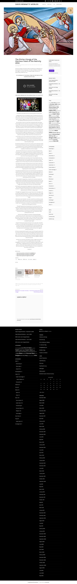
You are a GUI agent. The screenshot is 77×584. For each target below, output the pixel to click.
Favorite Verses (59, 4)
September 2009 (42, 539)
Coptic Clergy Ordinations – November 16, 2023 (24, 331)
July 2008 (41, 570)
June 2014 (41, 450)
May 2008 (41, 575)
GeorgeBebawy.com (43, 347)
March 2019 (41, 408)
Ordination (55, 132)
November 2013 (42, 465)
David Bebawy (22, 64)
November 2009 (42, 536)
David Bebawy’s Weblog (26, 4)
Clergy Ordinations (53, 108)
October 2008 (42, 562)
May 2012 (41, 486)
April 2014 (41, 452)
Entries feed (51, 214)
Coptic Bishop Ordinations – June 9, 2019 (23, 339)
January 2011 (41, 510)
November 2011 (42, 497)
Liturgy (50, 130)
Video (20, 65)
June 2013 (41, 468)
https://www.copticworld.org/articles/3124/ (25, 255)
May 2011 (41, 502)
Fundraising (58, 123)
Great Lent (54, 124)
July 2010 (41, 523)
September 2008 (42, 565)
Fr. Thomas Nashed (53, 123)
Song (55, 139)
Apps (16, 361)
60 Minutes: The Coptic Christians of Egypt (22, 290)
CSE (54, 4)
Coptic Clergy (37, 283)
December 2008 (42, 557)
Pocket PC (50, 190)
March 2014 (41, 455)
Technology (29, 355)
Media (50, 181)
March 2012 (41, 489)
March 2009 (41, 552)
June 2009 (41, 544)
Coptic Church (58, 110)
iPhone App (18, 366)
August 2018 (41, 413)
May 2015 (41, 439)
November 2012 (42, 476)
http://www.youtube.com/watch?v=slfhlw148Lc (26, 254)
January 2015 (42, 444)
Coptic (33, 64)
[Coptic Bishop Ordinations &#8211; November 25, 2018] (38, 271)
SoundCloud (51, 141)
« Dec (40, 392)
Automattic (47, 582)
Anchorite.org (42, 339)
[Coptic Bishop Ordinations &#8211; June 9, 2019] (29, 271)
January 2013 (42, 473)
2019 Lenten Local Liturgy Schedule (22, 342)
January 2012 (42, 491)
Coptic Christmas (32, 283)
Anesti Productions (43, 358)
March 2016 (41, 426)
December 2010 (42, 512)
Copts (28, 284)
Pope (40, 284)
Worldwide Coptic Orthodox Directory (46, 373)
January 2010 (42, 531)
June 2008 (41, 573)
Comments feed (51, 216)
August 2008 (41, 567)
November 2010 (42, 515)
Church (57, 105)
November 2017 (42, 416)
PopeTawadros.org (42, 365)
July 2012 (41, 484)
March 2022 (41, 402)
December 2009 (42, 533)
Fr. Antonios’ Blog (42, 344)
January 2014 (42, 460)
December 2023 (42, 397)
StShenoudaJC (42, 371)
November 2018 (42, 410)
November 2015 (42, 434)
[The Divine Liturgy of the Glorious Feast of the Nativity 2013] (19, 272)
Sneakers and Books (43, 352)
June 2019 (41, 405)
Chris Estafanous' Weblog (44, 342)
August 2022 (41, 400)
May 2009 (41, 546)
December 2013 (42, 463)
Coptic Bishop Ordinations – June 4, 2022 (23, 334)
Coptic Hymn (51, 162)
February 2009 (42, 554)
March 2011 (41, 507)
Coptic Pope (25, 284)
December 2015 (42, 431)
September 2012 (42, 481)
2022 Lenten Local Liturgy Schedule (22, 336)
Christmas (21, 283)
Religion (18, 65)
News (38, 64)
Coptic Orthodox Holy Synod (19, 284)
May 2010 (41, 525)
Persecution (24, 353)
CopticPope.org (42, 360)
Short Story (51, 139)
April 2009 (41, 549)
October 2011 (41, 499)
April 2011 (41, 504)
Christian (18, 283)
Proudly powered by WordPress (33, 582)
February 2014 (42, 457)
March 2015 (41, 442)
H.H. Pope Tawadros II (34, 284)
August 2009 (41, 541)
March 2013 (41, 470)
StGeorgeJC (41, 368)
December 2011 (42, 494)
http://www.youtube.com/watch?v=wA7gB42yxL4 (26, 253)
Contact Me (49, 4)
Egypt (30, 284)
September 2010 (42, 518)
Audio (53, 102)
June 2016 (41, 423)
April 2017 (41, 418)
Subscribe (51, 70)
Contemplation (18, 371)
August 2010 (41, 520)
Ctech (55, 121)
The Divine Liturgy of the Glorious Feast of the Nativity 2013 (19, 277)
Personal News (51, 188)
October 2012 (42, 478)
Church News (29, 64)
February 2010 (42, 528)
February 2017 (42, 421)
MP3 (53, 130)
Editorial (27, 351)
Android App (51, 148)
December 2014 (42, 447)
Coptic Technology (56, 120)
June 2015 (41, 436)
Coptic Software (51, 167)
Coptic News (35, 64)
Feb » (43, 392)
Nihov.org (41, 363)
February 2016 (42, 429)
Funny (50, 124)
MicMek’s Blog (42, 350)
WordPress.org (51, 218)
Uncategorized (51, 202)
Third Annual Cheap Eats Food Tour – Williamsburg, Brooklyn (36, 290)
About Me (44, 4)
